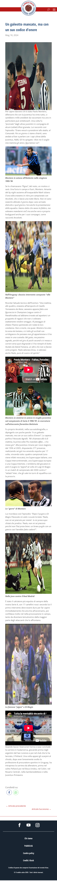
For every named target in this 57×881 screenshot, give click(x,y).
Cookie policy (28, 853)
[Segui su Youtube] (28, 825)
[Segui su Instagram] (37, 825)
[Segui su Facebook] (19, 825)
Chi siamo (28, 838)
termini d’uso (44, 867)
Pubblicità (28, 845)
